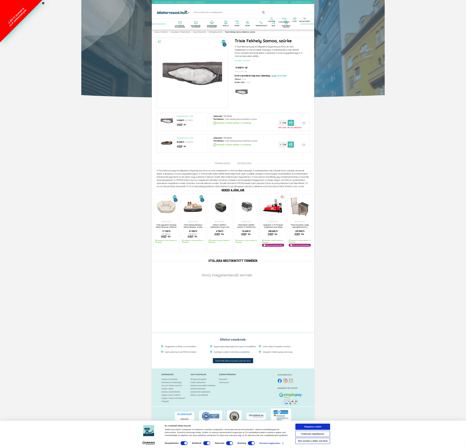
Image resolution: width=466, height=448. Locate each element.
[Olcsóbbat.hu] (256, 416)
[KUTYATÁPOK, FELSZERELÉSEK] (180, 19)
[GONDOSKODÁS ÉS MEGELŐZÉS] (212, 19)
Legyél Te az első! (279, 76)
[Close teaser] (43, 3)
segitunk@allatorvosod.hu (301, 2)
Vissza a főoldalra (161, 32)
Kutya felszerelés (199, 32)
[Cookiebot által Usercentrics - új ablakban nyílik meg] (148, 443)
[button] (21, 21)
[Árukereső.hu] (184, 415)
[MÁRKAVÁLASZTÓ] (261, 19)
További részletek (242, 60)
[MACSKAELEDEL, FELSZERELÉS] (196, 19)
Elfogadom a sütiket (312, 427)
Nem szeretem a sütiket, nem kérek (313, 441)
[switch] (206, 443)
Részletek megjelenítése (269, 443)
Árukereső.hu (185, 419)
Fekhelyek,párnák (215, 32)
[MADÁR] (237, 19)
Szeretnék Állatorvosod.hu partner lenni (233, 361)
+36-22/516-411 (265, 2)
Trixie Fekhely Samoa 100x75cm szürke (241, 141)
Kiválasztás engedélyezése (312, 434)
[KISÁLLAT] (226, 19)
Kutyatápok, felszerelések (180, 32)
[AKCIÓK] (247, 19)
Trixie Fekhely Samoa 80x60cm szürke (240, 32)
